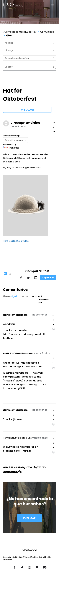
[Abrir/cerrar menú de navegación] (50, 5)
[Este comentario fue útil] (53, 315)
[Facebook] (21, 279)
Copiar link (48, 277)
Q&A (9, 35)
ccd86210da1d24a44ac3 (19, 353)
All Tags (9, 42)
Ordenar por (43, 301)
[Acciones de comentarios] (53, 329)
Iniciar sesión (13, 467)
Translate (14, 147)
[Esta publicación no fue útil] (54, 131)
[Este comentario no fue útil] (53, 324)
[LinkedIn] (35, 278)
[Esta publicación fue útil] (54, 122)
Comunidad (47, 32)
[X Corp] (28, 279)
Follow (29, 109)
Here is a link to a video (16, 240)
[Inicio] (14, 5)
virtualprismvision (25, 123)
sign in (14, 296)
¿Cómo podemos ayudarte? (19, 32)
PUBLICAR (29, 518)
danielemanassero (15, 315)
